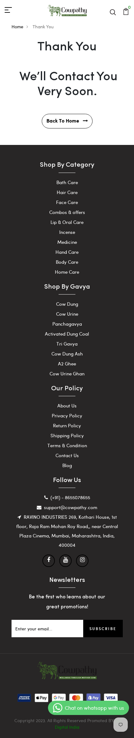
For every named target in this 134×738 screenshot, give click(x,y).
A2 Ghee (67, 363)
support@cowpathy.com (70, 507)
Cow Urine (67, 314)
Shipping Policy (67, 435)
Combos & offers (67, 212)
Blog (67, 465)
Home (17, 27)
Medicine (67, 242)
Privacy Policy (67, 415)
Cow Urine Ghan (67, 373)
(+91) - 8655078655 (70, 497)
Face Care (67, 202)
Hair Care (67, 192)
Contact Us (67, 455)
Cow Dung (67, 304)
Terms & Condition (67, 445)
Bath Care (67, 182)
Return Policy (67, 425)
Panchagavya (67, 324)
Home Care (67, 272)
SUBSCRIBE (103, 628)
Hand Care (67, 252)
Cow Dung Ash (67, 353)
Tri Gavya (67, 344)
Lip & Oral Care (67, 222)
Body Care (67, 262)
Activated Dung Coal (67, 334)
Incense (67, 232)
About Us (67, 405)
